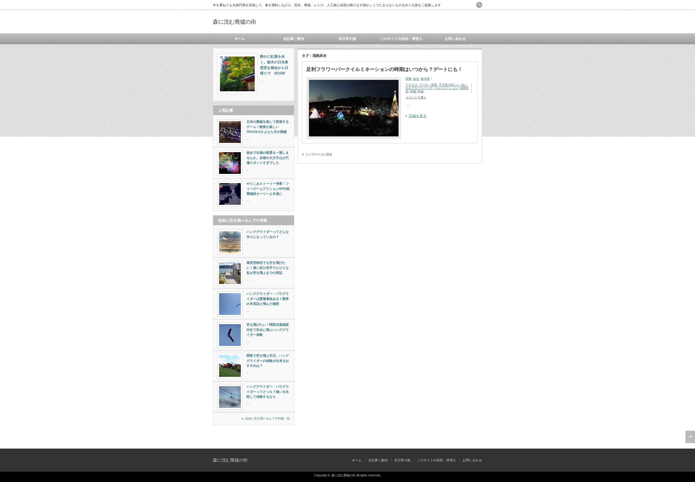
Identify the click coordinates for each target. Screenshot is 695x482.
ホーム (240, 39)
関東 (409, 78)
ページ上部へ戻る (690, 437)
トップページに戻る (318, 154)
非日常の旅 (347, 39)
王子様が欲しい (449, 84)
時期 (413, 91)
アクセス (412, 84)
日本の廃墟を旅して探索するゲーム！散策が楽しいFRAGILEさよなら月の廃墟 (268, 127)
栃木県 (425, 78)
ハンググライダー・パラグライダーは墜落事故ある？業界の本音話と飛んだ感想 (268, 299)
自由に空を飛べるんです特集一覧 (267, 418)
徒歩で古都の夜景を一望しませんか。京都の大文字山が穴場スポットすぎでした (268, 158)
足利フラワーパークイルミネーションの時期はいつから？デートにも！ (384, 69)
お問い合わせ (455, 39)
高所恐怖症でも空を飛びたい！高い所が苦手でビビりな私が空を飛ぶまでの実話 (268, 268)
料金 (421, 91)
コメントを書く (416, 97)
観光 (416, 78)
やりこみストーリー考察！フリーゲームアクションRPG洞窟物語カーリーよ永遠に (268, 189)
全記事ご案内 (293, 39)
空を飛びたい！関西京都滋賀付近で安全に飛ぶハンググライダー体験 (268, 330)
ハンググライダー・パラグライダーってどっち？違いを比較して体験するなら (268, 392)
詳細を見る (418, 116)
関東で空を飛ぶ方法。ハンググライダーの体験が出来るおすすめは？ (268, 361)
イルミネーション (446, 88)
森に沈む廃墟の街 (234, 22)
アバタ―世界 (428, 84)
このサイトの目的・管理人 (401, 39)
